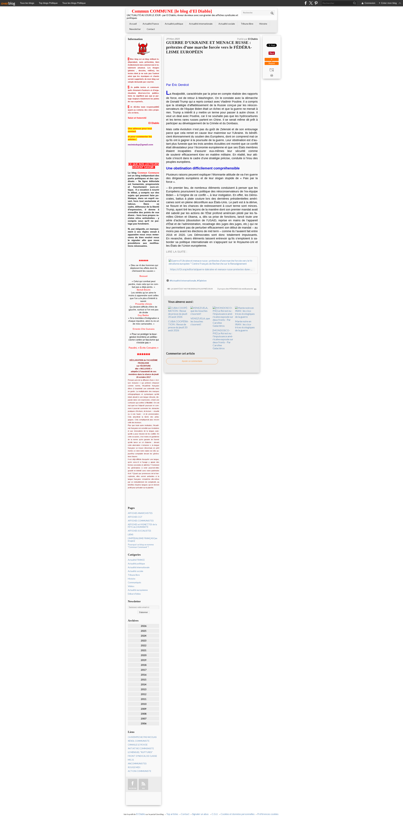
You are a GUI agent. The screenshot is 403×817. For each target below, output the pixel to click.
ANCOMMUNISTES (137, 763)
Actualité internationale (201, 23)
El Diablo (140, 814)
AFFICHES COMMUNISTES (141, 520)
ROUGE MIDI (134, 767)
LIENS (130, 534)
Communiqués (134, 582)
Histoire (263, 23)
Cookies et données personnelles (238, 814)
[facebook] (306, 3)
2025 (143, 630)
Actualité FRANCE (136, 560)
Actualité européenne (138, 590)
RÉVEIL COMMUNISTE (138, 741)
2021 (143, 650)
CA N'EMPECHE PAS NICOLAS (142, 737)
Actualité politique (174, 23)
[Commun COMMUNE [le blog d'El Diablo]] (128, 11)
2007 (143, 718)
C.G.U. (215, 814)
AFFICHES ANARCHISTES (140, 513)
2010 (143, 703)
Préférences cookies (267, 814)
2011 (143, 699)
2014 (143, 684)
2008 (143, 713)
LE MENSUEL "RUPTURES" (140, 752)
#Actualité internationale (183, 280)
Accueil (133, 23)
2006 (143, 723)
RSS (143, 788)
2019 (143, 660)
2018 (143, 664)
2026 (143, 625)
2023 (143, 640)
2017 (143, 669)
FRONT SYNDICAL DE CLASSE (142, 756)
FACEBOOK (132, 788)
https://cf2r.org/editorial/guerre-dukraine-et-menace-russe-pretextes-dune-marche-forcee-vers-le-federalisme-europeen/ (212, 269)
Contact (151, 29)
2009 (143, 708)
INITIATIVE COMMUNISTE (141, 748)
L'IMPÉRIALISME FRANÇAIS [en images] (142, 539)
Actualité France (151, 23)
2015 (143, 679)
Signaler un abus (200, 814)
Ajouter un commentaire (192, 361)
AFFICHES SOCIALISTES (139, 530)
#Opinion (202, 280)
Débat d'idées (134, 594)
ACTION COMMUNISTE (139, 771)
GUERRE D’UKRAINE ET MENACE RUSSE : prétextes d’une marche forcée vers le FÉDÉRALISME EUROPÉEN (209, 47)
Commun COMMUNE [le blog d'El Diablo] (172, 11)
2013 (143, 689)
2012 (143, 694)
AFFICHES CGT (135, 517)
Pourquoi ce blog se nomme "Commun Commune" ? (141, 545)
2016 (143, 674)
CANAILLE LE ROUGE (138, 744)
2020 (143, 655)
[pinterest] (316, 3)
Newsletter (135, 29)
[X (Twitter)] (311, 3)
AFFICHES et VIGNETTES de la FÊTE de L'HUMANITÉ (142, 525)
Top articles (172, 814)
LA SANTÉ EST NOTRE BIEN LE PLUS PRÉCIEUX (191, 289)
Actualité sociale (227, 23)
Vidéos (131, 586)
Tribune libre (247, 23)
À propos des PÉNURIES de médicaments (235, 289)
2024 (143, 635)
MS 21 (131, 759)
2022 (143, 645)
